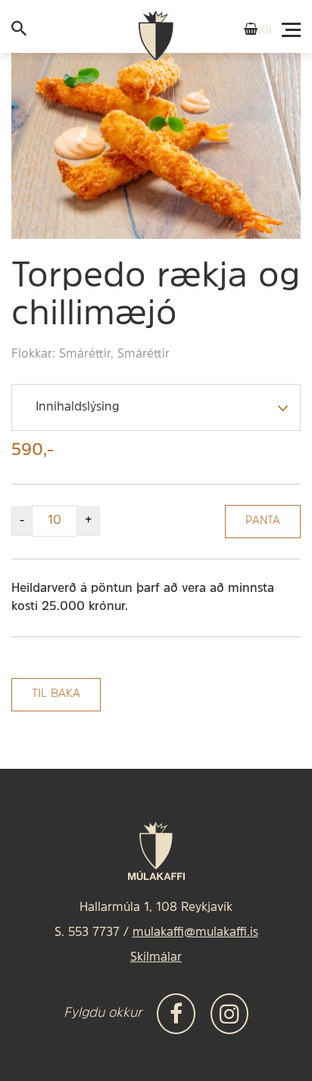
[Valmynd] (292, 25)
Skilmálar (156, 958)
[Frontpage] (156, 36)
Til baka (56, 694)
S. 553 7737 (87, 933)
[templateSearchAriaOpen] (19, 32)
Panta (262, 521)
